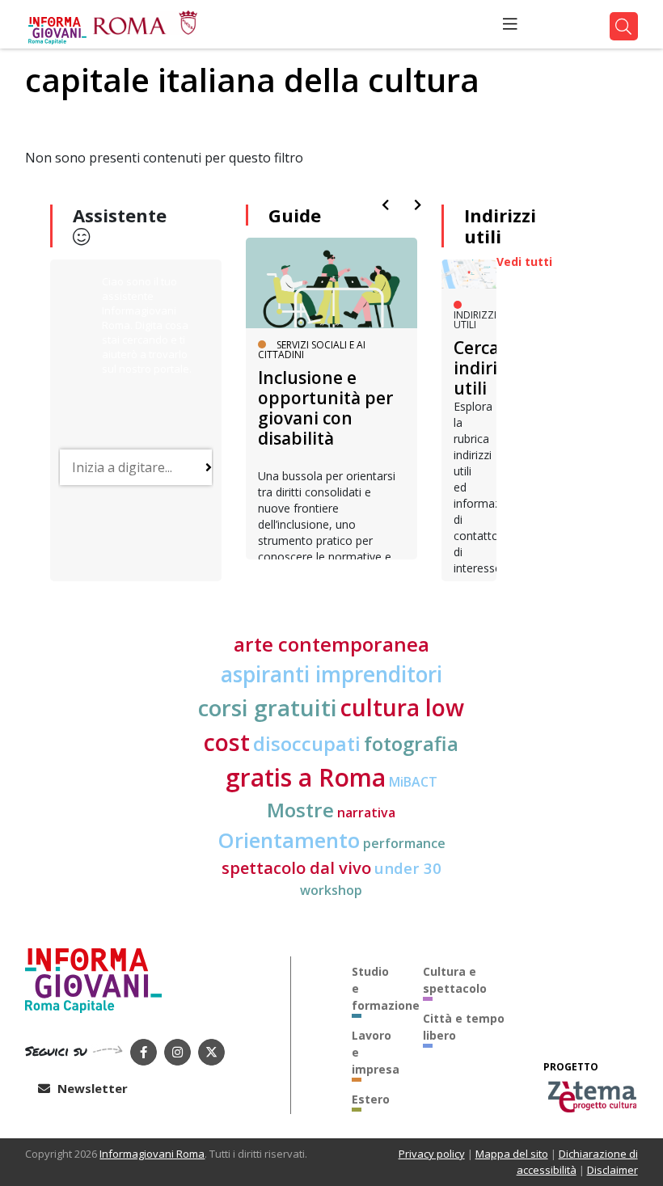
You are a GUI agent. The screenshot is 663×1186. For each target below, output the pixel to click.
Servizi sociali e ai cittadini (311, 349)
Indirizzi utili (500, 225)
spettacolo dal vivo (296, 868)
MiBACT (413, 782)
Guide (294, 215)
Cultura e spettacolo (455, 980)
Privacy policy (432, 1153)
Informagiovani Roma (152, 1153)
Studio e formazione (375, 988)
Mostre (300, 809)
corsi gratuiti (267, 707)
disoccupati (307, 744)
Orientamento (288, 840)
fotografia (411, 743)
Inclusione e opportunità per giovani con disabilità (325, 408)
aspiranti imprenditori (331, 674)
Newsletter (91, 1088)
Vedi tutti (524, 261)
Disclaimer (612, 1170)
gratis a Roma (306, 777)
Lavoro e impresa (375, 1052)
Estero (371, 1099)
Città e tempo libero (464, 1027)
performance (404, 843)
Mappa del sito (511, 1153)
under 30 (407, 868)
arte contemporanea (331, 644)
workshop (331, 890)
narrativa (366, 812)
